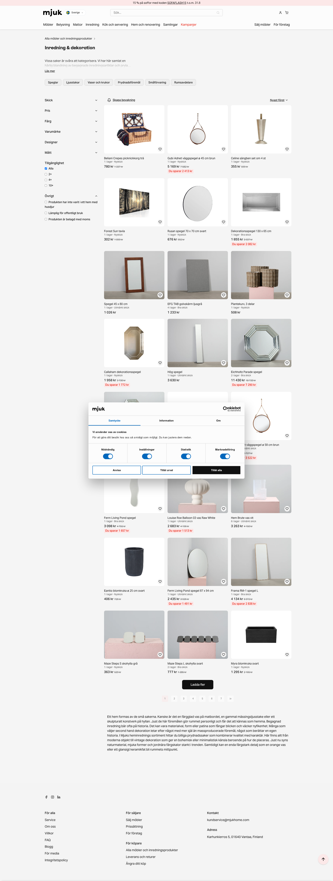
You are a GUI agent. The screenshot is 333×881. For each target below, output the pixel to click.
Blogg (49, 847)
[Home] (52, 12)
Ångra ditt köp (136, 864)
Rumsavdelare (183, 82)
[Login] (280, 13)
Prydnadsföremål (129, 82)
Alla (51, 168)
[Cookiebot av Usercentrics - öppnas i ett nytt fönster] (225, 409)
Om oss (50, 826)
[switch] (147, 456)
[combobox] (166, 12)
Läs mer (50, 71)
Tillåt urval (166, 470)
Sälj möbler (134, 820)
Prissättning (134, 826)
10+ (51, 185)
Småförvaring (157, 82)
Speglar (53, 82)
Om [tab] (218, 420)
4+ (50, 179)
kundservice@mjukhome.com (228, 820)
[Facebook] (46, 797)
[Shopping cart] (287, 13)
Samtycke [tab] (115, 420)
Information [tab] (166, 420)
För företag (134, 833)
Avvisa (117, 470)
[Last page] (230, 699)
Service (50, 820)
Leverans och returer (141, 857)
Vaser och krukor (99, 82)
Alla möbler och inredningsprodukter (68, 38)
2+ (50, 174)
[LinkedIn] (58, 797)
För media (52, 853)
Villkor (49, 833)
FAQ (48, 840)
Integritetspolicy (56, 860)
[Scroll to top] (323, 859)
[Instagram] (52, 797)
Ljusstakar (73, 82)
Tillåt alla (216, 470)
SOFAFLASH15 (176, 3)
